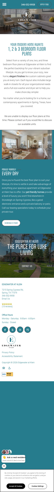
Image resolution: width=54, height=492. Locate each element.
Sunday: (5, 322)
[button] (44, 4)
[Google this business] (27, 330)
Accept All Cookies (15, 486)
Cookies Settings (38, 486)
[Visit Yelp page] (12, 330)
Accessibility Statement (12, 356)
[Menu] (4, 4)
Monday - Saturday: (10, 318)
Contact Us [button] (27, 266)
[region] (27, 480)
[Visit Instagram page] (20, 330)
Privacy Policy (8, 352)
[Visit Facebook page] (5, 330)
